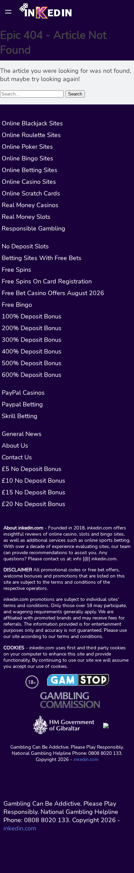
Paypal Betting (22, 404)
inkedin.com (86, 759)
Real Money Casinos (30, 205)
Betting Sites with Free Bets (41, 258)
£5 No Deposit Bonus (32, 469)
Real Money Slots (26, 217)
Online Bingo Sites (27, 158)
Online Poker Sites (27, 147)
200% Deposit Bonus (32, 328)
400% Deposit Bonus (32, 351)
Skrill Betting (19, 416)
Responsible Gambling (33, 228)
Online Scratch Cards (31, 193)
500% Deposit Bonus (32, 363)
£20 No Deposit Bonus (33, 504)
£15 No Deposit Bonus (33, 492)
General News (22, 434)
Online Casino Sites (29, 182)
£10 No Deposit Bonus (33, 481)
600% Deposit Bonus (32, 375)
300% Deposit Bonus (32, 340)
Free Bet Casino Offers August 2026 (53, 293)
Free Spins (16, 270)
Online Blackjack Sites (32, 123)
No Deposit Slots (25, 246)
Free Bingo (17, 305)
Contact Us (17, 457)
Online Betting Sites (29, 170)
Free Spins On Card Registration (47, 281)
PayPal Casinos (23, 393)
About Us (15, 445)
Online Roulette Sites (31, 135)
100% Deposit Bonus (32, 316)
